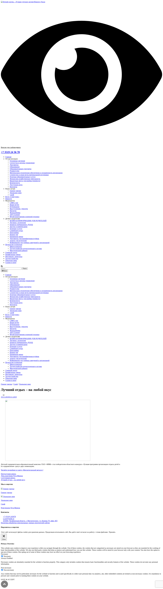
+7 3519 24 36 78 (10, 152)
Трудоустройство (11, 258)
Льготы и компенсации (18, 227)
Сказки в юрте (10, 262)
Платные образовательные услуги (22, 177)
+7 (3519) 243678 (9, 517)
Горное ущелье (15, 191)
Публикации (14, 207)
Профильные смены (13, 254)
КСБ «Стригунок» (12, 197)
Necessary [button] (4, 554)
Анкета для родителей (18, 241)
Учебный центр (11, 253)
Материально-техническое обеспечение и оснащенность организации (36, 173)
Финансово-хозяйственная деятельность (25, 179)
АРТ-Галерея (15, 215)
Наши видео (14, 205)
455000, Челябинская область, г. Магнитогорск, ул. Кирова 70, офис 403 (30, 521)
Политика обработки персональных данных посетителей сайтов (25, 523)
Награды (13, 211)
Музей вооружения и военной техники (24, 217)
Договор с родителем (18, 223)
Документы (14, 165)
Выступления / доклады (19, 209)
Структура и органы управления (22, 163)
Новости (8, 199)
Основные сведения (17, 161)
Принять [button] (112, 532)
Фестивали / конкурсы (13, 256)
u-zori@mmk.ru (8, 519)
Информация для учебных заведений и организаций (29, 243)
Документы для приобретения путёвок (24, 239)
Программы (14, 233)
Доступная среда (16, 185)
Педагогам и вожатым (13, 245)
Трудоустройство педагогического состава (26, 249)
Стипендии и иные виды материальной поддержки (29, 175)
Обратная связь (11, 260)
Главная (8, 157)
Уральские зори (16, 193)
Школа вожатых (16, 247)
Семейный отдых (16, 231)
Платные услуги (16, 229)
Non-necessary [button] (6, 568)
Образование (15, 167)
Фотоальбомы (15, 213)
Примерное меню (16, 237)
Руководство (14, 171)
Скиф (12, 195)
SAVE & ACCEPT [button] (8, 579)
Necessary (7, 556)
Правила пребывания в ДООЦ (21, 225)
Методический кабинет (18, 251)
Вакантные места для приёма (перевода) (25, 181)
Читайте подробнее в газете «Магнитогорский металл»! (22, 470)
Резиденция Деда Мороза (10, 508)
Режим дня (14, 235)
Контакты (13, 187)
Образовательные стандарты (20, 169)
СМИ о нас (14, 203)
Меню (5, 271)
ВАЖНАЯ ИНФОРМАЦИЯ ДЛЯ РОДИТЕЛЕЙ (28, 221)
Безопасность (15, 183)
